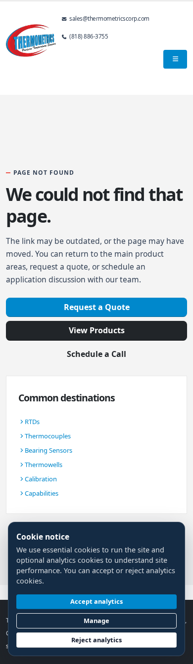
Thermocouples (48, 435)
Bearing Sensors (48, 450)
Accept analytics (96, 601)
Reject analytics (96, 639)
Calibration (41, 478)
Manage (96, 620)
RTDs (32, 421)
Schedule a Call (96, 354)
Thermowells (43, 464)
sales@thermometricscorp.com (109, 18)
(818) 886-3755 (88, 36)
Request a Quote (97, 307)
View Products (97, 330)
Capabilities (41, 493)
